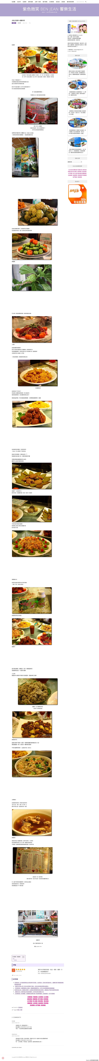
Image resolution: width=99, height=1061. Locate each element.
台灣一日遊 (38, 1)
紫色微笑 (19, 22)
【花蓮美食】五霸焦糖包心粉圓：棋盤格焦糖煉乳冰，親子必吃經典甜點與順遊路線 (34, 988)
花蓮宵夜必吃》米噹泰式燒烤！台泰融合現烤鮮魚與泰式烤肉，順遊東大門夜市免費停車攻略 (36, 990)
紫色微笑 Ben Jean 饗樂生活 (49, 9)
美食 (18, 1010)
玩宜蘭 (13, 1)
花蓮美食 (20, 1007)
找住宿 (58, 1)
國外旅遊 (30, 1)
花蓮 (21, 1010)
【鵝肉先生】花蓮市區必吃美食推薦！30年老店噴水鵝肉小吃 (29, 992)
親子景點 (45, 1)
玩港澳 (24, 1)
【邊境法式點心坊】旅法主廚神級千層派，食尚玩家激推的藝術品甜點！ (31, 986)
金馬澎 (63, 1)
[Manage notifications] (3, 1058)
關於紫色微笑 (70, 1)
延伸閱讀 (15, 960)
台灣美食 (51, 1)
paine (13, 1021)
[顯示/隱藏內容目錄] (22, 957)
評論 (13, 958)
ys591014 (14, 1034)
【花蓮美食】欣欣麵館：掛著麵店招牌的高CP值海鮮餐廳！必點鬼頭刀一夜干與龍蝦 (34, 993)
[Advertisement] (38, 34)
